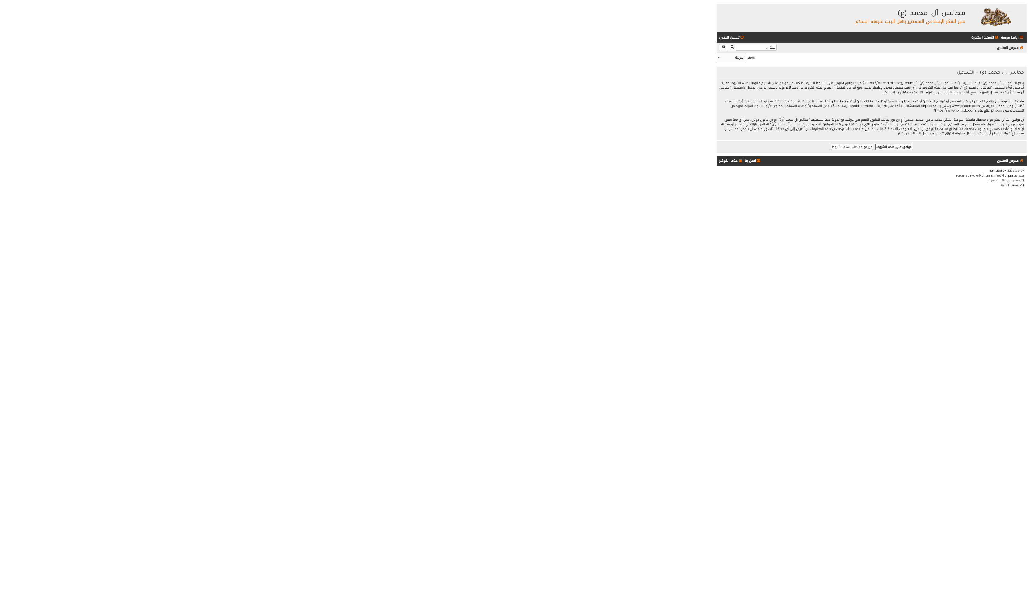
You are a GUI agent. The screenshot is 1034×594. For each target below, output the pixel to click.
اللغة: (751, 58)
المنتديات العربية (997, 180)
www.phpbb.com (966, 106)
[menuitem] (985, 37)
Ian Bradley (998, 170)
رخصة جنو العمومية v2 (762, 101)
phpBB (1008, 175)
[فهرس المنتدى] (995, 16)
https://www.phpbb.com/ (955, 110)
